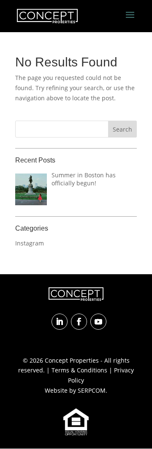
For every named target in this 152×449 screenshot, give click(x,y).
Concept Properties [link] (72, 360)
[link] (47, 15)
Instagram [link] (29, 243)
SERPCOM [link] (92, 390)
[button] (130, 20)
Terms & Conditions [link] (79, 370)
